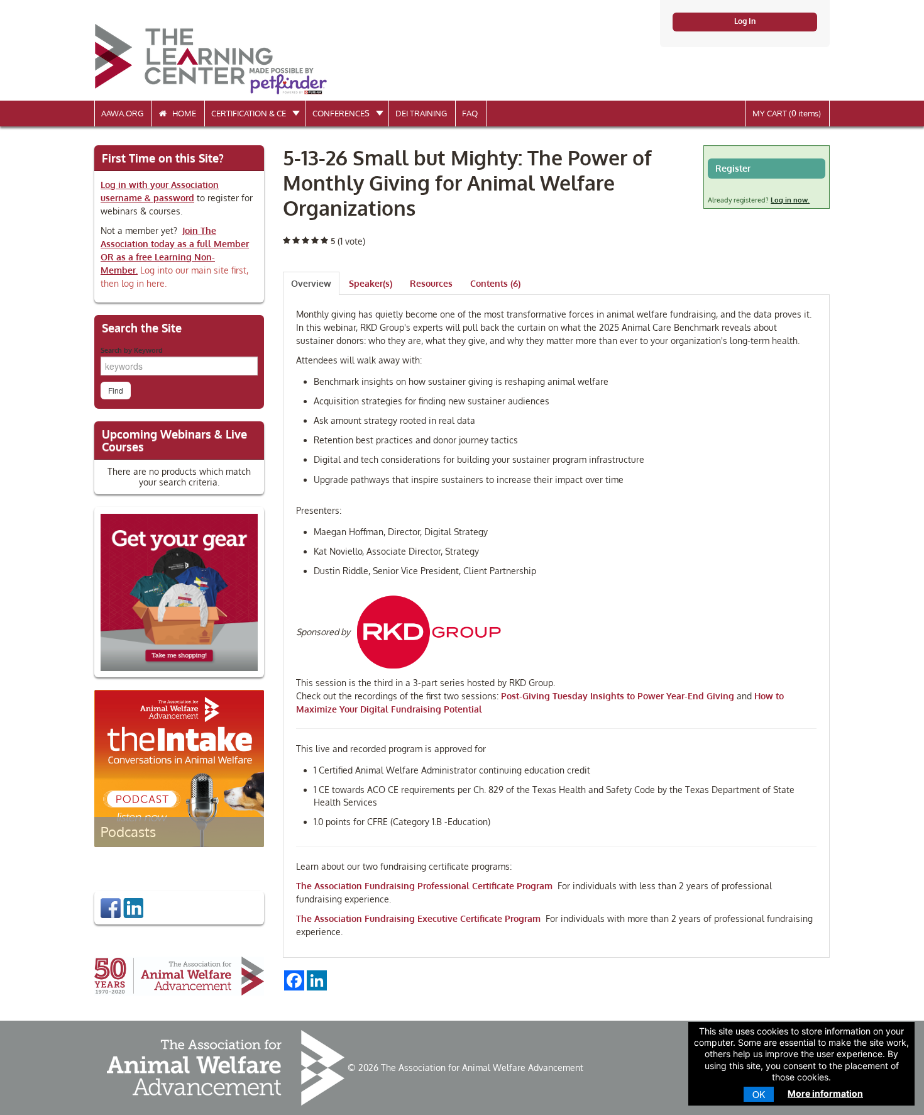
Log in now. (790, 200)
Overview (311, 283)
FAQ (470, 113)
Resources (431, 283)
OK (758, 1094)
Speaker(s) (370, 283)
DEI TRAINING (421, 113)
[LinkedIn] (133, 907)
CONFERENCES (341, 113)
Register (733, 168)
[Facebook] (111, 907)
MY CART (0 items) (786, 113)
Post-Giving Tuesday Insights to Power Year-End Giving (617, 696)
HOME (181, 113)
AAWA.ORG (122, 113)
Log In (745, 21)
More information (825, 1093)
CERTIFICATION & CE (249, 113)
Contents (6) (495, 283)
